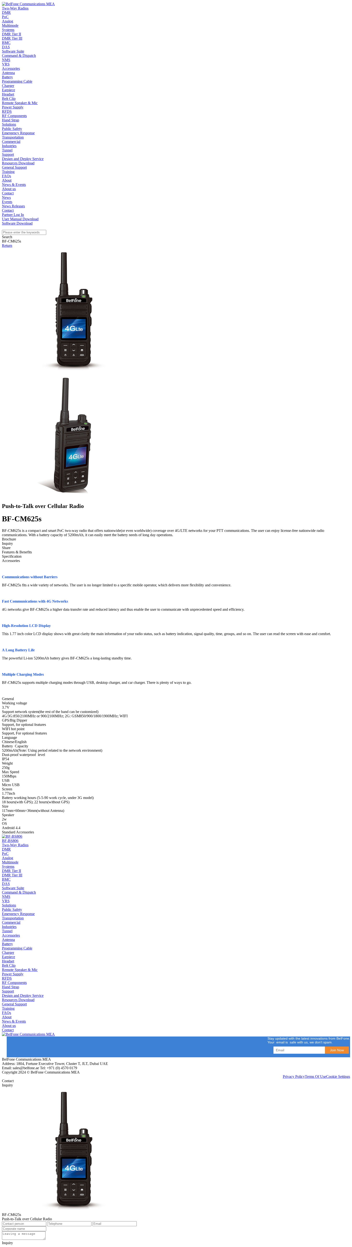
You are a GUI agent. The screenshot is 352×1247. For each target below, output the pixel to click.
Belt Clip (9, 99)
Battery (7, 77)
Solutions (9, 124)
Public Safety (12, 129)
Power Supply (12, 107)
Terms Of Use (315, 1076)
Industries (9, 146)
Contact (8, 193)
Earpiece (8, 90)
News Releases (13, 206)
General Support (14, 167)
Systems (8, 30)
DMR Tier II (11, 34)
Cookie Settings (338, 1076)
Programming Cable (17, 81)
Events (7, 202)
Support (8, 154)
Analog (7, 21)
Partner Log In (13, 215)
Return (7, 245)
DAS (6, 47)
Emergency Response (18, 133)
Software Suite (13, 51)
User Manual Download (20, 219)
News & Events (14, 185)
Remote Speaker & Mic (20, 103)
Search (7, 237)
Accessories (11, 68)
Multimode (10, 25)
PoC (5, 17)
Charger (8, 86)
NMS (6, 60)
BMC (6, 43)
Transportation (13, 137)
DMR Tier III (12, 38)
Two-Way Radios (15, 8)
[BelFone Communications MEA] (28, 4)
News (6, 197)
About (6, 180)
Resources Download (18, 163)
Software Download (17, 223)
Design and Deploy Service (23, 159)
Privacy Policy (294, 1076)
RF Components (14, 116)
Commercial (11, 142)
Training (8, 172)
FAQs (6, 176)
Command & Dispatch (19, 56)
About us (9, 189)
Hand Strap (10, 120)
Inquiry (7, 1243)
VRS (6, 64)
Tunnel (7, 150)
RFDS (7, 111)
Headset (8, 94)
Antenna (8, 73)
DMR (6, 13)
